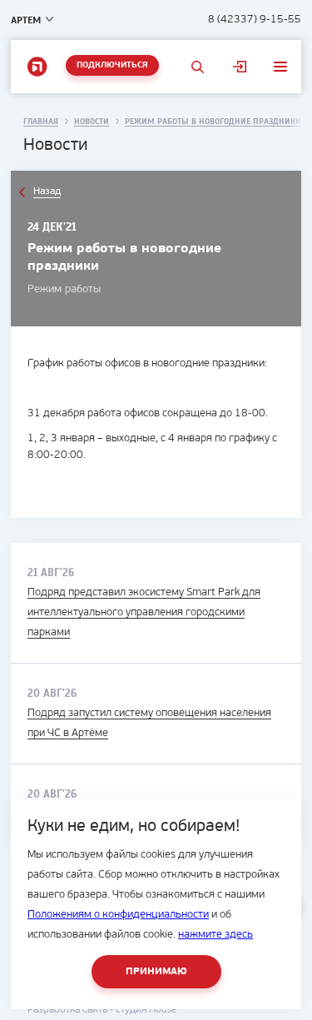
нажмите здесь (215, 934)
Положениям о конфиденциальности (118, 914)
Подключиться (112, 65)
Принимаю (156, 972)
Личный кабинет (240, 66)
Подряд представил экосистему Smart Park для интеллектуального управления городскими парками (143, 612)
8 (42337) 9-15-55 (254, 19)
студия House (146, 1010)
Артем (26, 20)
